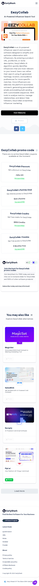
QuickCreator (7, 531)
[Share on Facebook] (16, 128)
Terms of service (8, 558)
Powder (5, 545)
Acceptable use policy (9, 562)
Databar (5, 541)
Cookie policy (7, 568)
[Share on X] (22, 128)
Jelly (4, 535)
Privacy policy (7, 555)
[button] (34, 582)
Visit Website (20, 113)
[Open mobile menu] (37, 3)
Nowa (4, 538)
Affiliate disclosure (8, 565)
